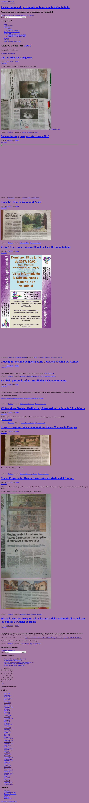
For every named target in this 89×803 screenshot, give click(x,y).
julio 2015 (7, 776)
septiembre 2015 (8, 773)
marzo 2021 (7, 731)
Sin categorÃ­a (8, 798)
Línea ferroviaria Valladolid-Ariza (21, 201)
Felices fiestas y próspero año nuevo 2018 (25, 136)
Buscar (3, 17)
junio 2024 (7, 712)
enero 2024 (7, 717)
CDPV (27, 45)
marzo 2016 (7, 765)
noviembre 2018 (8, 740)
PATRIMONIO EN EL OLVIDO (17, 35)
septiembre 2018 (8, 743)
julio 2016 (7, 762)
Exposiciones (7, 33)
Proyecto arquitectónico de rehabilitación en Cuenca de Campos (39, 427)
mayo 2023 (7, 721)
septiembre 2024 (8, 707)
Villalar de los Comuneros (27, 404)
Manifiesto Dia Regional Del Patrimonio (15, 659)
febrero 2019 (7, 737)
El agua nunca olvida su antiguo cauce (14, 665)
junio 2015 (7, 778)
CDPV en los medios (13, 30)
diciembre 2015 (8, 770)
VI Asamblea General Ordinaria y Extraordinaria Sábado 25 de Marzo (43, 408)
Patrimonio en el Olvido (37, 376)
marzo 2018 (7, 745)
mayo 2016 (7, 763)
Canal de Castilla (39, 357)
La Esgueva (23, 132)
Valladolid (47, 357)
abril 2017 (7, 753)
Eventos (6, 38)
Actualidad (7, 27)
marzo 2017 (7, 754)
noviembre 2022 (8, 724)
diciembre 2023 (8, 718)
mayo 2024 (7, 714)
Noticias (10, 28)
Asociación (11, 197)
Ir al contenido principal (7, 1)
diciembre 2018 (8, 739)
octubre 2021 (7, 728)
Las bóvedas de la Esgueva (16, 57)
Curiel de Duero (24, 643)
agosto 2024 (7, 709)
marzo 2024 (7, 715)
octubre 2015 (7, 771)
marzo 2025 (7, 703)
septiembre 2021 (8, 729)
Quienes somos (8, 25)
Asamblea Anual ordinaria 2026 (13, 660)
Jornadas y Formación (21, 357)
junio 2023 (7, 720)
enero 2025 (7, 704)
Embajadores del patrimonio (12, 32)
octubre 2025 (7, 698)
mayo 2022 (7, 726)
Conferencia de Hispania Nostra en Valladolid (16, 663)
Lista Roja (7, 795)
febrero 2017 (7, 756)
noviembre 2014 (8, 782)
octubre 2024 (7, 706)
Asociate (6, 39)
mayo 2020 (7, 735)
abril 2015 (7, 781)
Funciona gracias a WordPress (9, 801)
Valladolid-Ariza (24, 243)
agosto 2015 (7, 774)
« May (2, 683)
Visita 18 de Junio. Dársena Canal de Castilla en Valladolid (35, 247)
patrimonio (34, 474)
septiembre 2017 (8, 749)
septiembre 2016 (8, 760)
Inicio (5, 24)
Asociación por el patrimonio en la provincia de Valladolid (35, 7)
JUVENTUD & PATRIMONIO (16, 36)
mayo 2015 (7, 779)
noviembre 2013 (8, 784)
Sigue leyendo (56, 129)
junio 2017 (7, 751)
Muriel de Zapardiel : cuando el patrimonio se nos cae (19, 662)
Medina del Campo (25, 376)
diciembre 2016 (8, 757)
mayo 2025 (7, 701)
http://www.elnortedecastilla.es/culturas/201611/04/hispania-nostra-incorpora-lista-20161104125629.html (53, 638)
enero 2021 (7, 734)
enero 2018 (7, 746)
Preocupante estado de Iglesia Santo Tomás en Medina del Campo (40, 361)
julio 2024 (7, 710)
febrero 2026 (7, 695)
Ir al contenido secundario (8, 3)
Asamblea (24, 423)
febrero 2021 (7, 732)
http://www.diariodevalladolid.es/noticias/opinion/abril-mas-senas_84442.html (22, 398)
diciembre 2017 (8, 748)
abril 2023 (7, 723)
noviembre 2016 (8, 759)
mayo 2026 (7, 693)
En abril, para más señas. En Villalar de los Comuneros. (34, 380)
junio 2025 (7, 699)
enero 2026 (7, 696)
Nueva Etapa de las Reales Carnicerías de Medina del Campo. (37, 478)
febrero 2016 (7, 767)
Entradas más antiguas (8, 53)
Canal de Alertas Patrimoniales (12, 41)
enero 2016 (7, 768)
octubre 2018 (7, 742)
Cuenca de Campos (25, 474)
